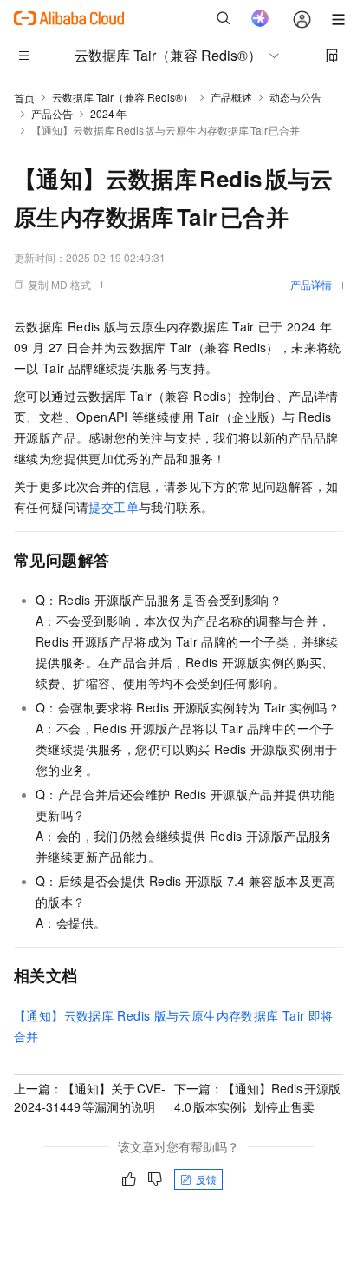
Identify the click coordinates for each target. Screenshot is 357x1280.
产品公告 (52, 113)
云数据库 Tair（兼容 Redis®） (122, 96)
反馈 (206, 1179)
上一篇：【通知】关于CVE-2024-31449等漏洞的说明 (90, 1097)
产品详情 (311, 284)
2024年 (108, 113)
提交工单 (113, 506)
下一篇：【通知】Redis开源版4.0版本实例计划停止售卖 (257, 1097)
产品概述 (231, 96)
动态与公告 (295, 96)
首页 (24, 97)
